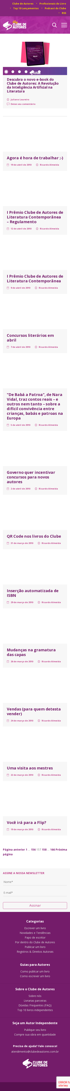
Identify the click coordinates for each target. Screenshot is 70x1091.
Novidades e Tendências (35, 933)
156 (33, 849)
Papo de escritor (35, 937)
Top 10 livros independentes (35, 1010)
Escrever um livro (35, 928)
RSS (64, 13)
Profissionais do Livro (52, 3)
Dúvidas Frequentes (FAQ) (35, 1005)
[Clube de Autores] (35, 1061)
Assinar (35, 905)
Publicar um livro (35, 947)
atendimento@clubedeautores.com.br (35, 1051)
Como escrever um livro (35, 976)
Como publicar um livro (35, 971)
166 (52, 849)
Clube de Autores (22, 3)
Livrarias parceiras (35, 1000)
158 (44, 849)
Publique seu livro (35, 1029)
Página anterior (14, 849)
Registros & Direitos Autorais (35, 951)
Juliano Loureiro (20, 99)
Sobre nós (35, 996)
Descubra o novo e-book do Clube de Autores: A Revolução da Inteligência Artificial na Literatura (33, 85)
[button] (6, 71)
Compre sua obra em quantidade (35, 1034)
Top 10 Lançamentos (26, 8)
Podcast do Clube (55, 8)
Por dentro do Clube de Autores (35, 942)
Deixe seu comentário (23, 103)
